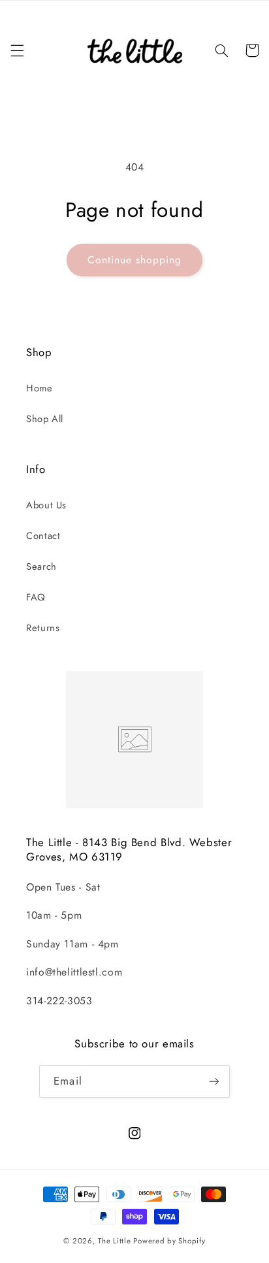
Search (41, 566)
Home (39, 388)
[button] (17, 50)
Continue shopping (134, 259)
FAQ (36, 597)
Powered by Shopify (169, 1241)
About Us (46, 505)
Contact (43, 536)
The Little (114, 1241)
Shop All (44, 419)
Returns (42, 628)
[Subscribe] (213, 1081)
